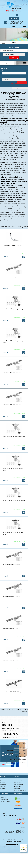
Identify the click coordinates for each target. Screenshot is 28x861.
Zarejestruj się (4, 799)
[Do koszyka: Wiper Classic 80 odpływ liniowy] (23, 639)
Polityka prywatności (20, 790)
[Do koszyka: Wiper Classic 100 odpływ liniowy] (23, 288)
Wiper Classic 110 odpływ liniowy (12, 372)
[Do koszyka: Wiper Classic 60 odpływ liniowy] (23, 576)
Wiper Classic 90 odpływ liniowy (11, 660)
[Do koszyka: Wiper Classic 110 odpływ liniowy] (23, 384)
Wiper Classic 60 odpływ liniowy (11, 564)
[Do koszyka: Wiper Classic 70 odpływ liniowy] (23, 608)
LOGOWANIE (14, 18)
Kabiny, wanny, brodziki (10, 99)
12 (20, 227)
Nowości (2, 782)
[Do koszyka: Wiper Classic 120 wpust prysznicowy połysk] (23, 480)
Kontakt (2, 788)
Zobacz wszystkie (5, 226)
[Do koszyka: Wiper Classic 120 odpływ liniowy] (23, 416)
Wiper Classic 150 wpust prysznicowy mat (14, 500)
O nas (1, 780)
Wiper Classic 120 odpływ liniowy (12, 404)
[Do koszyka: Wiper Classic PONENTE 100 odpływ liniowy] (23, 703)
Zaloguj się (3, 797)
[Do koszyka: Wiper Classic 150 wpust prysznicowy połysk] (23, 544)
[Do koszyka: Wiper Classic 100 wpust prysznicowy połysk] (23, 352)
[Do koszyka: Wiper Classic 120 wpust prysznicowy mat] (23, 448)
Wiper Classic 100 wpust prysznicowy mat (14, 309)
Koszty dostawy (18, 784)
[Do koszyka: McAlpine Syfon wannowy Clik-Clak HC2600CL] (23, 256)
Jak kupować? (18, 780)
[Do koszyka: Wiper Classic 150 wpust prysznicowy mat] (23, 512)
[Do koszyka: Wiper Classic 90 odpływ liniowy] (23, 671)
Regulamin (17, 788)
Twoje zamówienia (5, 801)
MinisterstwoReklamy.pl (12, 844)
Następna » (25, 227)
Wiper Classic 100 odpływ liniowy (12, 277)
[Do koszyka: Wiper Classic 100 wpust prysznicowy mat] (23, 320)
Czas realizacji (18, 786)
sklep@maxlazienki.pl (14, 23)
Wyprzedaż (3, 786)
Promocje (3, 784)
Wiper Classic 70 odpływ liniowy (11, 596)
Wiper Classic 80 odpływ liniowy (11, 628)
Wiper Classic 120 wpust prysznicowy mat (14, 436)
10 (27, 226)
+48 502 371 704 (15, 21)
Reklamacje (17, 782)
